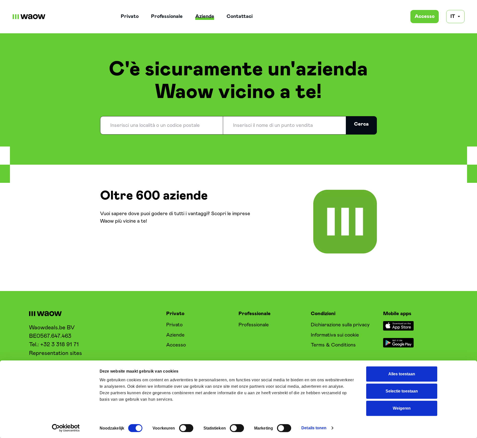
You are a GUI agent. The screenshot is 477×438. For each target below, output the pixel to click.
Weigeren (402, 408)
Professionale (167, 16)
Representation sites (55, 353)
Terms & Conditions (333, 344)
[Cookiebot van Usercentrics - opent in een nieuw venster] (66, 428)
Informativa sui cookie (335, 335)
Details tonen (313, 428)
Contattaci (240, 16)
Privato (130, 16)
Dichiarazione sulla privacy (340, 324)
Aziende (204, 16)
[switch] (186, 428)
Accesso (425, 16)
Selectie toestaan (402, 391)
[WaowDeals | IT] (29, 16)
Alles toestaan (401, 374)
